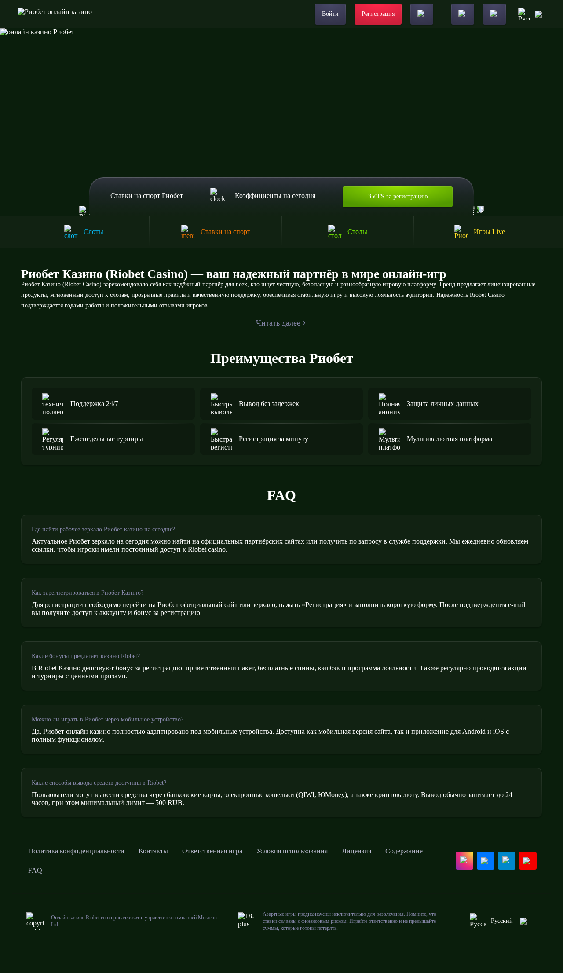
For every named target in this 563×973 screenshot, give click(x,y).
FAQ (35, 870)
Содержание (404, 851)
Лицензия (356, 851)
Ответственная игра (212, 851)
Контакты (153, 851)
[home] (55, 14)
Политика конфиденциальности (76, 851)
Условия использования (292, 851)
